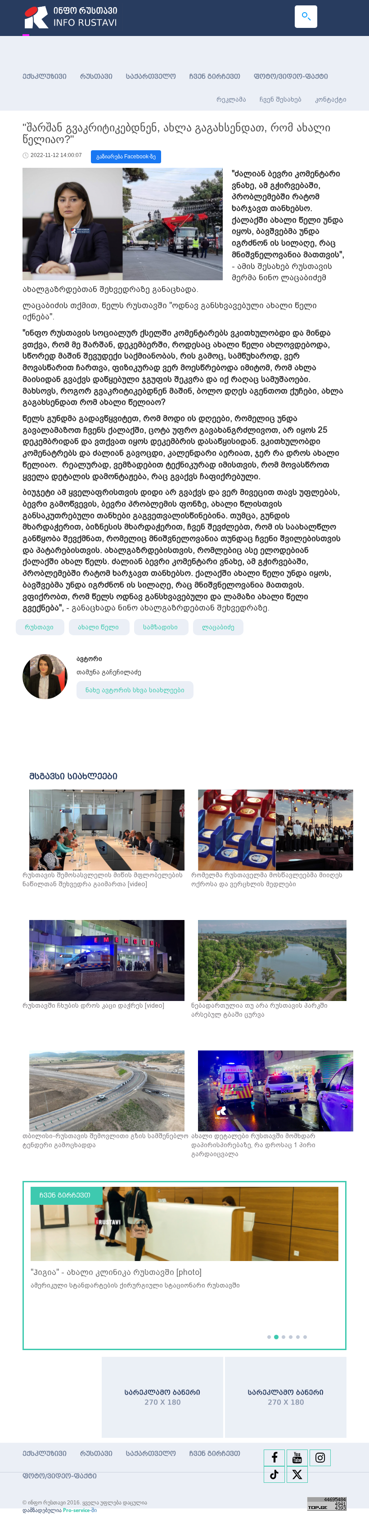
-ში (80, 1510)
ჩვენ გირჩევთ (214, 77)
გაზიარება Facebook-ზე (126, 156)
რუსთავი (96, 77)
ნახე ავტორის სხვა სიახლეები (135, 690)
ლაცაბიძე (218, 627)
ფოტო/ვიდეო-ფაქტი (291, 77)
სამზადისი (161, 627)
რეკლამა (231, 99)
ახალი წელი (99, 627)
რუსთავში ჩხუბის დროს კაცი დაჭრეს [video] (93, 1005)
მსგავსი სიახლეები (73, 776)
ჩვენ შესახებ (281, 99)
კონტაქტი (330, 99)
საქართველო (151, 77)
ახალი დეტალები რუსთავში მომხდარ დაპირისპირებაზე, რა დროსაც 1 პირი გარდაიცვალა (253, 1145)
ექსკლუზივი (44, 77)
